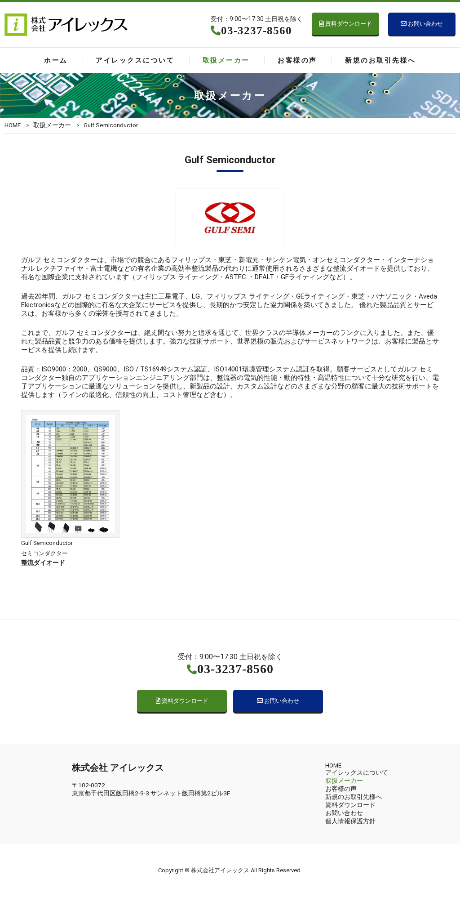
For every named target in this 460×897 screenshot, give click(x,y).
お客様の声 (297, 60)
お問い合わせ (425, 23)
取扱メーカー (226, 60)
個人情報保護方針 (350, 821)
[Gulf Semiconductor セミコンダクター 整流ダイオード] (70, 535)
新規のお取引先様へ (380, 60)
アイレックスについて (135, 60)
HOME (12, 125)
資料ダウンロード (348, 23)
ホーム (55, 60)
